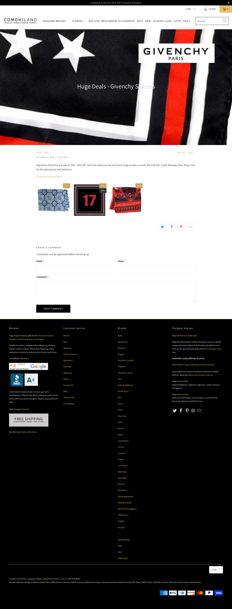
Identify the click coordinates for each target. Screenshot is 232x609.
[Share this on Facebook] (172, 227)
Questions (67, 360)
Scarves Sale (182, 381)
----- (119, 533)
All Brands (181, 335)
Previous (181, 152)
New (148, 21)
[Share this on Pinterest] (181, 227)
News (66, 379)
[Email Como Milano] (199, 410)
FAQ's (186, 21)
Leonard (121, 453)
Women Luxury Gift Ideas (188, 364)
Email (122, 261)
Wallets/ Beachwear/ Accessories (112, 21)
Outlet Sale (192, 335)
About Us (67, 348)
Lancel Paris (123, 440)
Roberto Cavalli (125, 502)
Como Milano (22, 578)
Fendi (120, 403)
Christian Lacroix (125, 372)
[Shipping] (28, 425)
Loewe (121, 459)
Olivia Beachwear (125, 496)
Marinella (122, 471)
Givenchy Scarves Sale (48, 176)
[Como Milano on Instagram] (193, 410)
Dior (119, 379)
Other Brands (124, 539)
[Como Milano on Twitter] (175, 410)
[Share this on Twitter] (162, 227)
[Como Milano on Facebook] (181, 410)
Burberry (122, 348)
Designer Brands (55, 21)
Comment (42, 277)
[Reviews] (23, 385)
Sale (140, 21)
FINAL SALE (123, 558)
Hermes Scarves (207, 364)
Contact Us (68, 385)
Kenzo (120, 428)
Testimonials (69, 397)
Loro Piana (122, 465)
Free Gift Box (68, 403)
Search (66, 335)
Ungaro (121, 521)
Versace (121, 527)
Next (190, 152)
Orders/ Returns (70, 354)
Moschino (122, 490)
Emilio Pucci (123, 391)
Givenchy (122, 416)
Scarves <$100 (162, 21)
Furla (120, 409)
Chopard (122, 366)
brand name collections (25, 432)
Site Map (67, 366)
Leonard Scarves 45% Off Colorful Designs (116, 2)
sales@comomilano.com (53, 578)
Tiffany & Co (123, 515)
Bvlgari (121, 354)
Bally (120, 335)
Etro (119, 397)
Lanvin (121, 447)
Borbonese (123, 341)
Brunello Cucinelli (126, 360)
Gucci (120, 422)
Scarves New (182, 394)
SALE (120, 552)
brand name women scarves (200, 375)
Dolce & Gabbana (125, 385)
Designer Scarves (21, 409)
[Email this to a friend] (191, 227)
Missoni (121, 484)
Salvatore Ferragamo (127, 508)
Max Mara (122, 477)
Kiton (120, 434)
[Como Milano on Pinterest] (187, 410)
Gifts (177, 21)
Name (40, 261)
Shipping (67, 372)
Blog (65, 391)
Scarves (77, 21)
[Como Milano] (20, 20)
